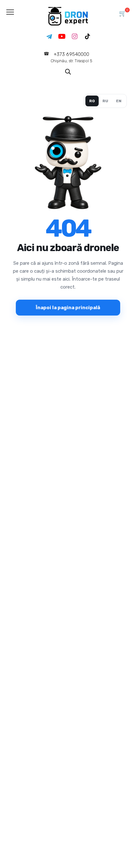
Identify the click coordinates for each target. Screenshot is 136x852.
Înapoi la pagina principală (68, 307)
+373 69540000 (71, 57)
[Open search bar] (68, 71)
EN (118, 101)
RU (105, 101)
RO (92, 101)
